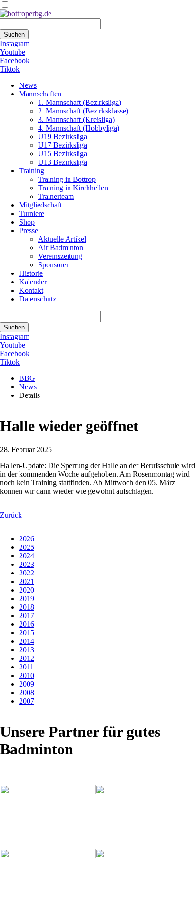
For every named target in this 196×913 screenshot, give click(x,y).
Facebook (14, 60)
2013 (26, 650)
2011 (26, 667)
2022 (26, 573)
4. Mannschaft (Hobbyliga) (78, 128)
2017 (26, 616)
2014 (26, 641)
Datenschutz (37, 299)
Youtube (12, 52)
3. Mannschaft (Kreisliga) (76, 119)
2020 (26, 590)
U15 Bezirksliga (62, 154)
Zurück (11, 515)
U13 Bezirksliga (62, 162)
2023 (26, 564)
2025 (26, 547)
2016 (26, 624)
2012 (26, 658)
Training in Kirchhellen (73, 188)
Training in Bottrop (67, 179)
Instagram (14, 43)
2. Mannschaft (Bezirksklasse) (83, 111)
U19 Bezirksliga (62, 136)
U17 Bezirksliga (62, 145)
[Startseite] (25, 13)
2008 (26, 692)
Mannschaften (40, 94)
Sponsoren (54, 265)
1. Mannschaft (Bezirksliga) (79, 102)
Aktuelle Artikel (62, 239)
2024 (26, 556)
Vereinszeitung (60, 256)
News (28, 85)
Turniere (31, 213)
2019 (26, 598)
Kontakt (31, 290)
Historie (31, 273)
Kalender (33, 282)
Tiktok (10, 69)
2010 (26, 675)
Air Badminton (60, 248)
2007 (26, 701)
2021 (26, 581)
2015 (26, 633)
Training (31, 171)
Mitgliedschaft (40, 205)
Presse (28, 230)
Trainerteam (56, 196)
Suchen (14, 34)
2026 (26, 539)
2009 (26, 684)
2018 (26, 607)
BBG (27, 378)
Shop (27, 222)
